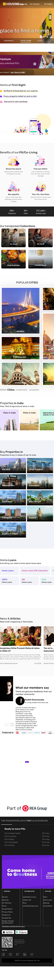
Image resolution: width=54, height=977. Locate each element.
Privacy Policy (7, 912)
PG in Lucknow (10, 836)
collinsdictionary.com (30, 906)
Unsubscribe (6, 918)
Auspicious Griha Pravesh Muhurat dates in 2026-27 (20, 649)
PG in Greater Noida (12, 833)
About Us (5, 900)
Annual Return (7, 909)
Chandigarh (21, 390)
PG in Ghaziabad (11, 842)
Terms (4, 906)
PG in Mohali (9, 845)
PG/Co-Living (26, 41)
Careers (5, 897)
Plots (40, 41)
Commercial (9, 41)
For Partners (6, 903)
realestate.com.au (29, 897)
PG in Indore (9, 839)
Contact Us (6, 915)
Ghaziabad (34, 390)
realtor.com (27, 900)
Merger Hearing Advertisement (8, 922)
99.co (24, 903)
